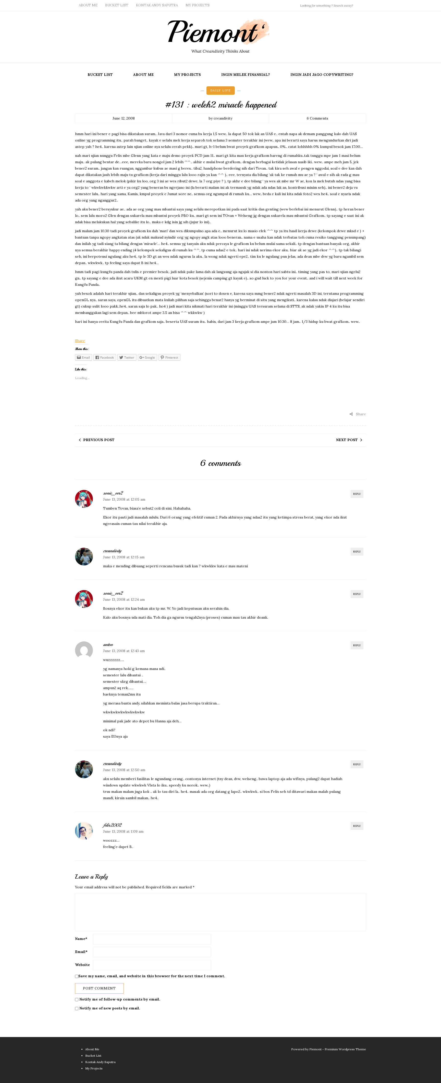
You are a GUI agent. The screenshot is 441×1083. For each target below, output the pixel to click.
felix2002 (112, 825)
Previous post (99, 440)
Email (81, 951)
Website (82, 964)
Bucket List (116, 5)
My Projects (198, 5)
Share (80, 340)
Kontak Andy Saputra (157, 5)
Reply (357, 494)
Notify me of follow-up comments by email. (119, 999)
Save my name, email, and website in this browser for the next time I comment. (151, 976)
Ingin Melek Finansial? (245, 74)
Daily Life (220, 90)
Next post (347, 440)
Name (81, 938)
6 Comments (317, 118)
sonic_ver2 (112, 493)
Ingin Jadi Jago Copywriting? (321, 74)
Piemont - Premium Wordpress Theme (337, 1049)
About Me (88, 5)
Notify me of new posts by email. (109, 1008)
